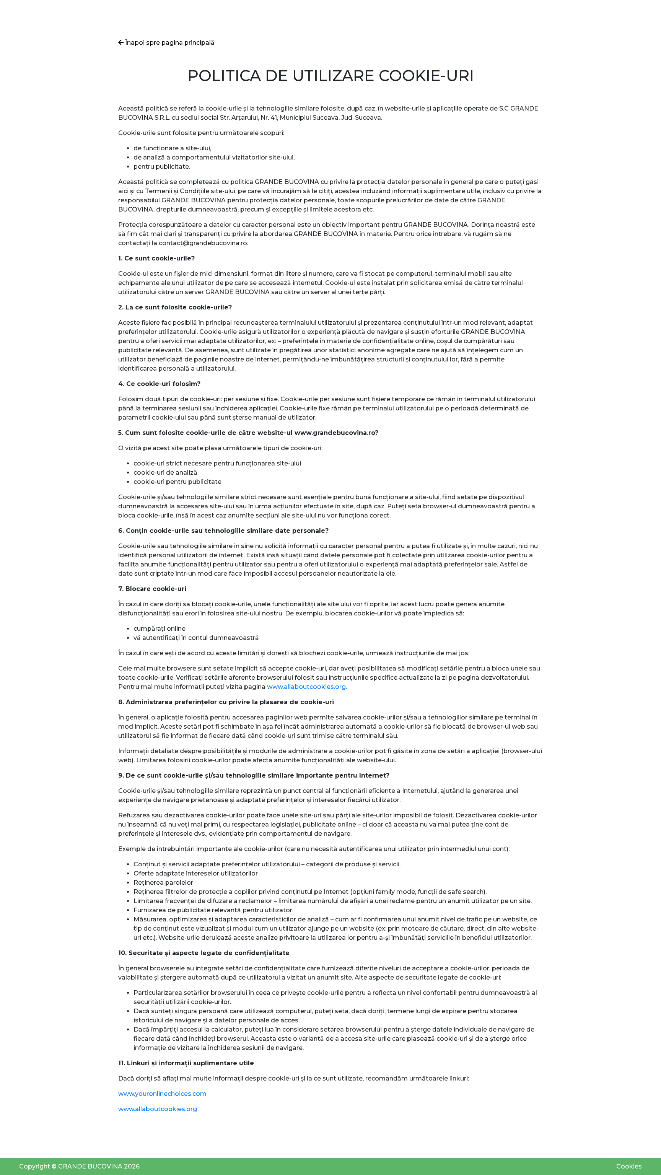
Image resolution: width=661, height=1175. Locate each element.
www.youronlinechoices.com (162, 1093)
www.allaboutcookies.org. (307, 686)
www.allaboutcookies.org (157, 1109)
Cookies (629, 1166)
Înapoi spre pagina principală (169, 42)
